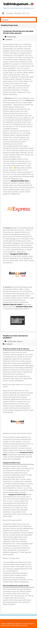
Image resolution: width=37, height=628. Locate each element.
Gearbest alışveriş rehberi (12, 304)
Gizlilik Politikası (15, 625)
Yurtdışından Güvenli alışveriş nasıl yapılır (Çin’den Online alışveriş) (18, 32)
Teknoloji (19, 341)
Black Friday (24, 625)
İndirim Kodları (10, 623)
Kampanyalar (18, 623)
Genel (14, 37)
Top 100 (25, 623)
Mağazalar (31, 623)
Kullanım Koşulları (5, 625)
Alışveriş (9, 37)
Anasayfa (3, 623)
